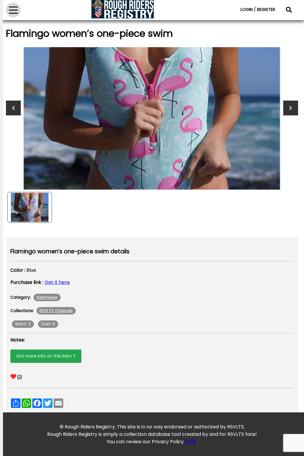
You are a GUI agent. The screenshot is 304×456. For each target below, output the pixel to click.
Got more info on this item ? (45, 356)
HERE (191, 441)
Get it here (57, 282)
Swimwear (47, 297)
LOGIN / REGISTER (257, 9)
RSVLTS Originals (56, 311)
